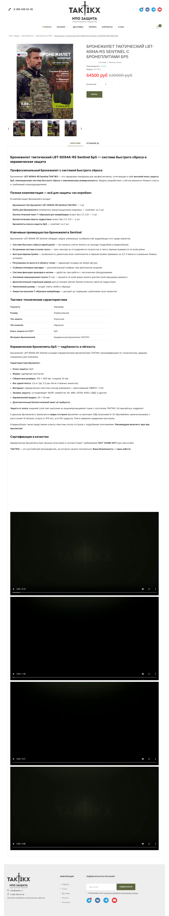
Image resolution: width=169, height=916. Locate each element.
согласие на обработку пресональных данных (120, 893)
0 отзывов (102, 62)
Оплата (65, 898)
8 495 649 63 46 (23, 9)
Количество (91, 84)
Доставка (66, 893)
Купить (94, 94)
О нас (64, 889)
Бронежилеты (28, 36)
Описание (75, 143)
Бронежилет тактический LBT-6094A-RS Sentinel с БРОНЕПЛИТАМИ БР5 (86, 36)
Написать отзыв (115, 62)
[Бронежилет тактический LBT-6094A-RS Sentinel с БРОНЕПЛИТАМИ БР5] (19, 128)
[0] (157, 27)
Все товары (15, 36)
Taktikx (103, 66)
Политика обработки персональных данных (26, 898)
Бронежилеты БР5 (44, 36)
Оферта (65, 884)
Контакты (66, 902)
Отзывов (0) (92, 143)
